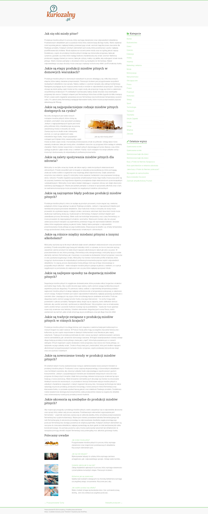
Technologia (131, 107)
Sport (129, 103)
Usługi (129, 126)
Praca (129, 84)
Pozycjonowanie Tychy (54, 503)
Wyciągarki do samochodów (138, 173)
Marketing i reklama (134, 65)
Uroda (129, 122)
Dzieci (129, 46)
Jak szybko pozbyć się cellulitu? (84, 488)
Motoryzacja (131, 73)
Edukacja (130, 54)
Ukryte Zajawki (132, 119)
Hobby (129, 58)
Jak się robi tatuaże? (79, 454)
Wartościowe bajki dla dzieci (137, 154)
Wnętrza (130, 130)
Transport (130, 111)
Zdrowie (130, 134)
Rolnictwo (130, 96)
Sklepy (129, 100)
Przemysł (130, 92)
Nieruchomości (132, 77)
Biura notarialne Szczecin (136, 177)
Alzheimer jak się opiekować (82, 476)
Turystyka (130, 115)
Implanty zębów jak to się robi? (83, 465)
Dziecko (130, 50)
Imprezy (130, 62)
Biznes (129, 39)
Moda (129, 69)
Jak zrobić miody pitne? (81, 440)
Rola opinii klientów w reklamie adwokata (142, 166)
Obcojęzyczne (132, 81)
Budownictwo (132, 43)
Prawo (129, 88)
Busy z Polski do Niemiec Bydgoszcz (141, 162)
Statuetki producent (113, 503)
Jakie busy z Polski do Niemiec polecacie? (143, 169)
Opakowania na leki (134, 147)
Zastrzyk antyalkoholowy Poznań (139, 181)
